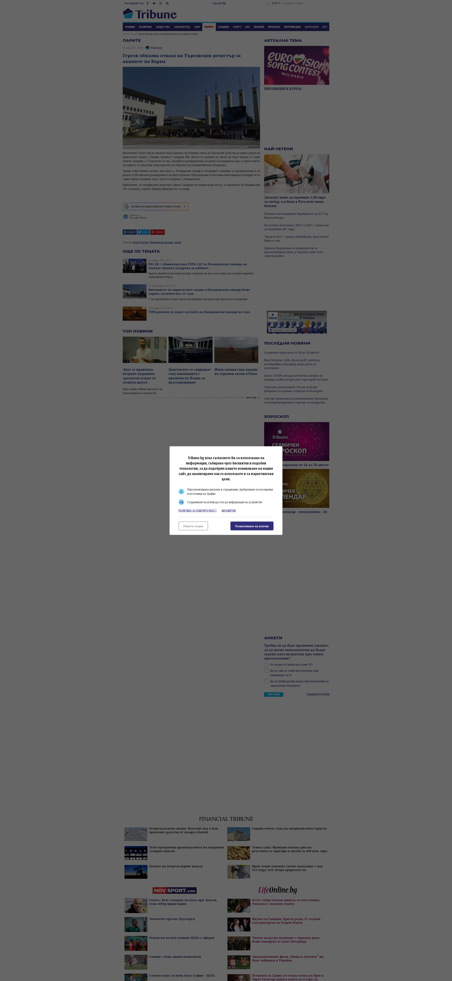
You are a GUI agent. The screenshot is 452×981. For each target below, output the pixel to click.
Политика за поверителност (198, 510)
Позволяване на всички (252, 526)
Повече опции (193, 526)
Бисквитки (229, 510)
